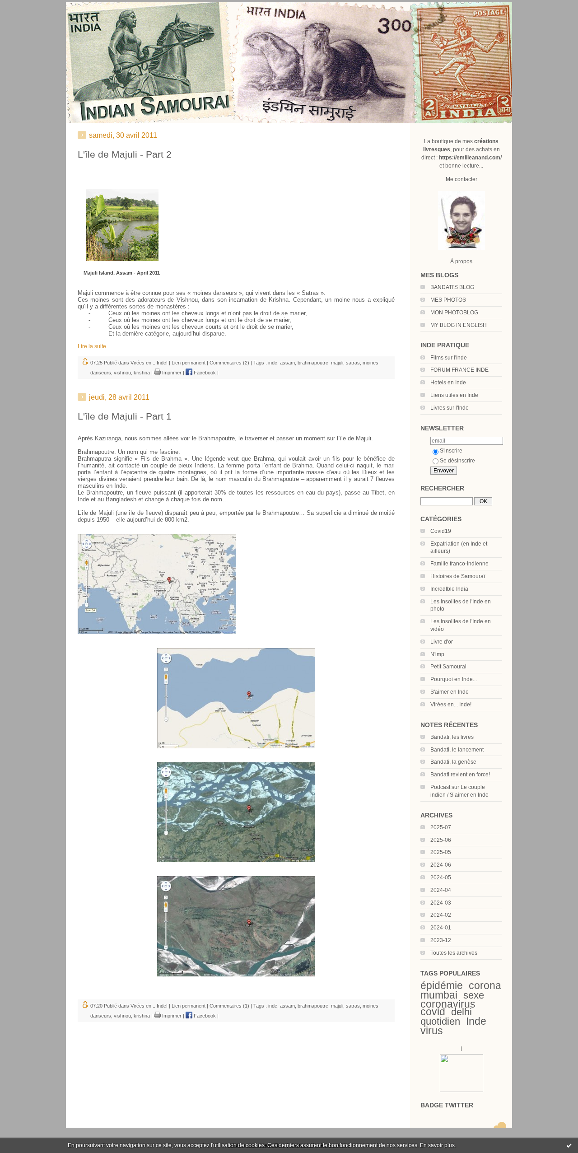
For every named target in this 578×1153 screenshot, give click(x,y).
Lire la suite (92, 346)
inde (272, 362)
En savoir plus (437, 1145)
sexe (473, 995)
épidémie (441, 985)
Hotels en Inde (448, 382)
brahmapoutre (313, 362)
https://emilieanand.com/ (470, 157)
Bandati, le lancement (457, 750)
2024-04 (440, 890)
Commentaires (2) (229, 362)
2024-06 (440, 865)
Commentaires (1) (229, 1005)
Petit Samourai (448, 666)
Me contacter (461, 179)
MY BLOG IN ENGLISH (458, 325)
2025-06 (440, 840)
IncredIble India (449, 589)
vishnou (122, 372)
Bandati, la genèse (453, 762)
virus (431, 1030)
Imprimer (171, 372)
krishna (142, 372)
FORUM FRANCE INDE (459, 370)
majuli (337, 362)
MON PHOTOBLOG (454, 312)
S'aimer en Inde (449, 692)
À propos (461, 261)
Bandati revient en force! (460, 774)
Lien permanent (188, 362)
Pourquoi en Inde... (453, 679)
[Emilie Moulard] (461, 1090)
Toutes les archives (453, 953)
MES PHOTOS (448, 300)
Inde (476, 1021)
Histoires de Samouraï (457, 576)
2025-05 (440, 852)
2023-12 (440, 940)
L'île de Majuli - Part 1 (125, 416)
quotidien (440, 1021)
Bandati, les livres (452, 737)
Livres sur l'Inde (449, 408)
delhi (461, 1012)
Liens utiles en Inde (454, 395)
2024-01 (440, 927)
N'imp (437, 654)
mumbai (438, 995)
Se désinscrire (457, 460)
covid (432, 1012)
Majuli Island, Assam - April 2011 (122, 272)
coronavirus (447, 1004)
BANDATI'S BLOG (452, 287)
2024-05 (440, 877)
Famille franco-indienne (459, 563)
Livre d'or (441, 642)
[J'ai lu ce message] (569, 1145)
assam (287, 362)
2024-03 (440, 903)
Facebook (204, 372)
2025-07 (440, 827)
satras (353, 362)
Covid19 (440, 531)
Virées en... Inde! (450, 704)
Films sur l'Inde (448, 358)
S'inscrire (451, 451)
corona (485, 985)
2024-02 (440, 915)
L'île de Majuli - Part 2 (125, 154)
